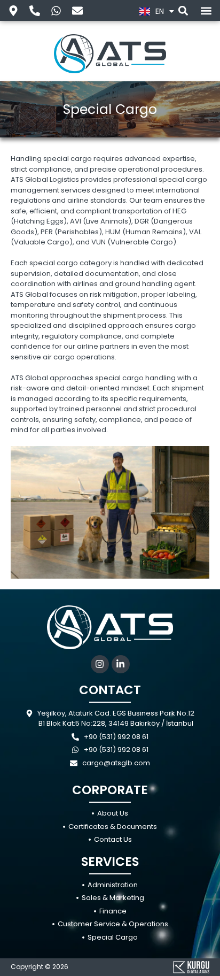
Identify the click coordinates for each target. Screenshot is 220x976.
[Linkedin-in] (121, 664)
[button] (183, 10)
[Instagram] (100, 664)
